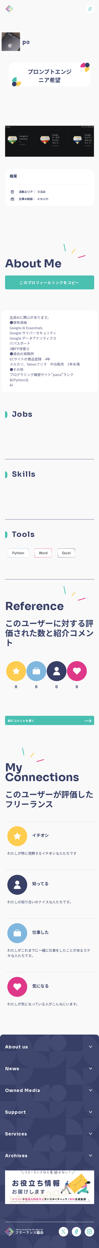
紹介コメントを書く (21, 721)
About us (16, 1047)
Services (16, 1134)
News (12, 1068)
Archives (16, 1155)
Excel (66, 552)
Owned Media (22, 1090)
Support (15, 1112)
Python (18, 552)
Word (43, 552)
